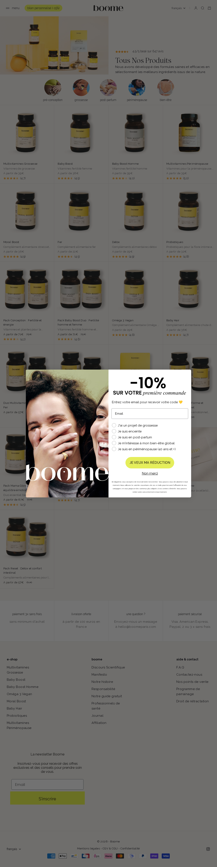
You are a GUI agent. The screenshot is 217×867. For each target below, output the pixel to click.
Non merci (150, 473)
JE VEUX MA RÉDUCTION (150, 463)
